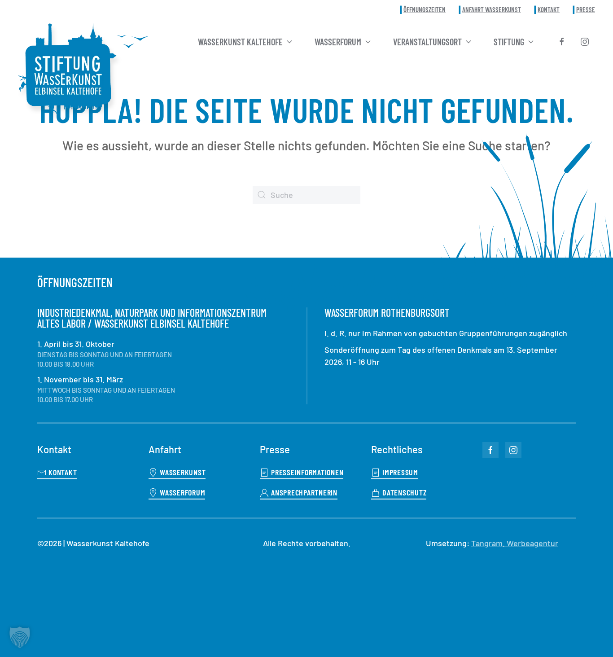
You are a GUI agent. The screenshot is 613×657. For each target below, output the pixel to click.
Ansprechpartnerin (304, 492)
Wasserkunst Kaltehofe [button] (240, 41)
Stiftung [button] (509, 41)
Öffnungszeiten (424, 9)
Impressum (400, 472)
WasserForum (182, 492)
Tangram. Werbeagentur (514, 543)
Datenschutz (404, 492)
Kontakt (549, 9)
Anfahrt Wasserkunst (491, 9)
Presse (585, 9)
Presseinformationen (307, 472)
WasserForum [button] (338, 41)
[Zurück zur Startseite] (67, 68)
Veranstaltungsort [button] (427, 41)
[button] (19, 637)
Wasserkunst (183, 472)
